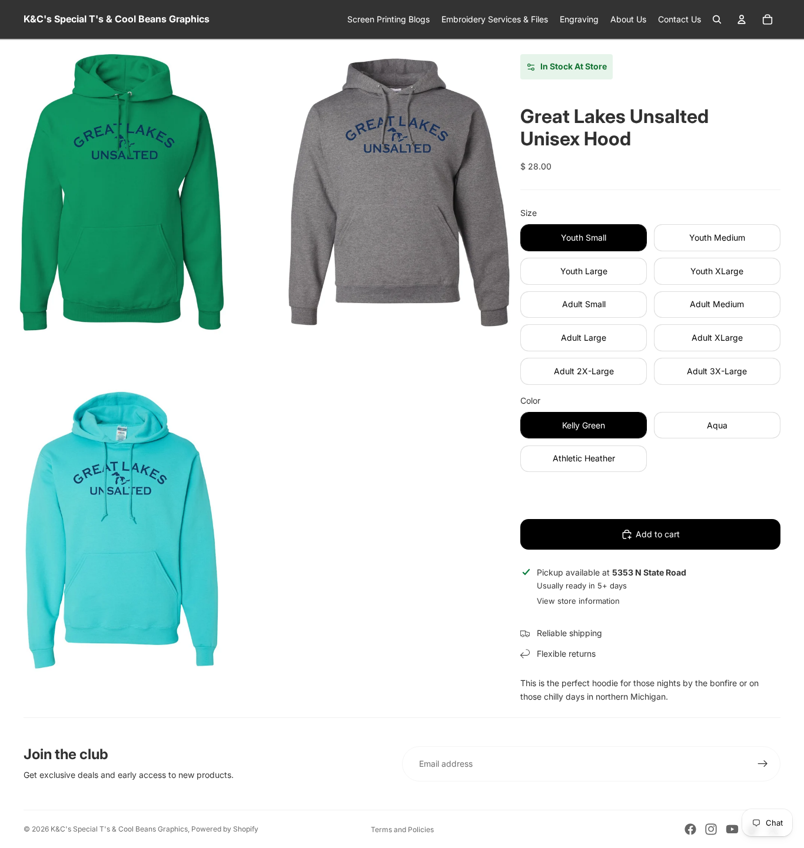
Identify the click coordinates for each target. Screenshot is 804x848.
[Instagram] (711, 829)
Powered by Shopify (224, 828)
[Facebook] (690, 829)
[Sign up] (762, 763)
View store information (578, 601)
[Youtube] (732, 829)
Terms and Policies (402, 829)
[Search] (717, 19)
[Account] (742, 19)
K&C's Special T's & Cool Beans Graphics (119, 828)
